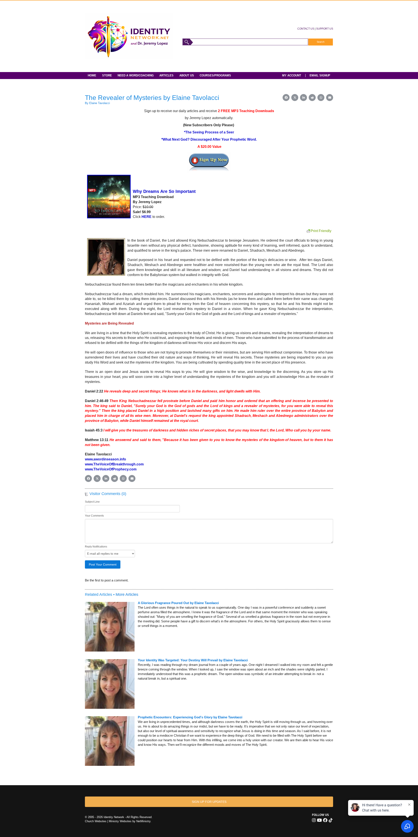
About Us (186, 75)
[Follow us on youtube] (319, 820)
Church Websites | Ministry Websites (108, 821)
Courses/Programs (215, 75)
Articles (166, 75)
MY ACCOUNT (291, 75)
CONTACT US (305, 28)
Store (107, 75)
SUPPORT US (324, 28)
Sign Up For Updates (209, 801)
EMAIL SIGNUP (320, 75)
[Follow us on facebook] (325, 820)
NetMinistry (143, 821)
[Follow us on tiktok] (330, 820)
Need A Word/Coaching (136, 75)
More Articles (127, 594)
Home (92, 75)
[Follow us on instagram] (314, 820)
